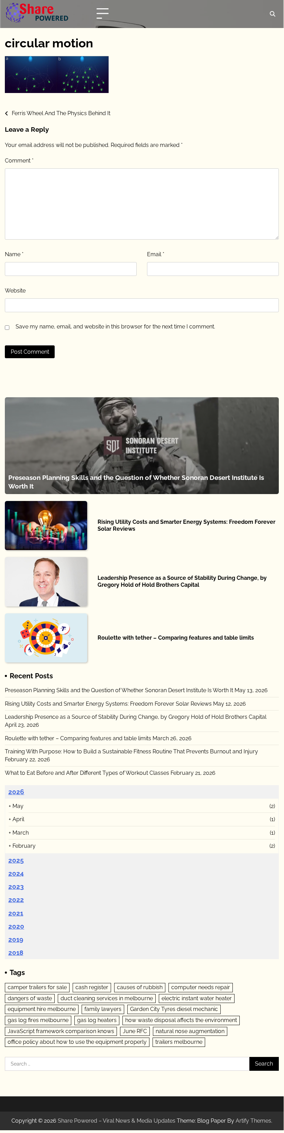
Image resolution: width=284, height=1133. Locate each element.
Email (155, 254)
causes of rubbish (140, 987)
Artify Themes (253, 1120)
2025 (16, 860)
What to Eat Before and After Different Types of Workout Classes (87, 773)
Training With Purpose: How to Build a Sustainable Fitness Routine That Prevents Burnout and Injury (131, 751)
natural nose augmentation (190, 1031)
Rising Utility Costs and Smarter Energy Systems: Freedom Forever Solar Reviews (108, 703)
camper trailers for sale (37, 987)
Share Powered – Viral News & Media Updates (116, 1120)
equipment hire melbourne (42, 1009)
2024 (16, 873)
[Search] (272, 14)
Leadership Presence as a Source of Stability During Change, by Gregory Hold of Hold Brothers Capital (182, 581)
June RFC (135, 1031)
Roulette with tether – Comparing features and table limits (176, 637)
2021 (15, 913)
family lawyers (102, 1009)
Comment (19, 160)
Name (14, 254)
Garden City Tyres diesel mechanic (174, 1009)
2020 (16, 926)
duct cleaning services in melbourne (107, 998)
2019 (15, 939)
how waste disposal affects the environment (181, 1020)
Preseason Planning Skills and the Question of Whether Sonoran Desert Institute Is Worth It (119, 690)
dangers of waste (30, 998)
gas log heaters (97, 1020)
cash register (91, 987)
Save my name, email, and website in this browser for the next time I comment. (115, 326)
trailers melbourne (178, 1042)
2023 (16, 886)
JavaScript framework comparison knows (61, 1031)
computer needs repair (200, 987)
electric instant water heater (197, 998)
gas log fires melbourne (38, 1020)
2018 (15, 952)
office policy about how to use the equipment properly (77, 1042)
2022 (16, 899)
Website (15, 290)
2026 (16, 792)
